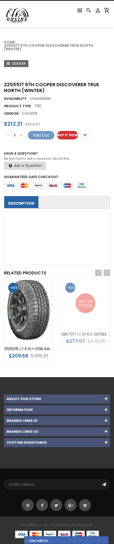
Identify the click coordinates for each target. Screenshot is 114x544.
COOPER (29, 113)
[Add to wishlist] (85, 135)
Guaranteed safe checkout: (31, 176)
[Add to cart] (36, 327)
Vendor (11, 113)
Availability (15, 98)
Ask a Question (27, 165)
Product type (17, 106)
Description (21, 203)
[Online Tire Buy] (57, 534)
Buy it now (67, 135)
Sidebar (18, 63)
